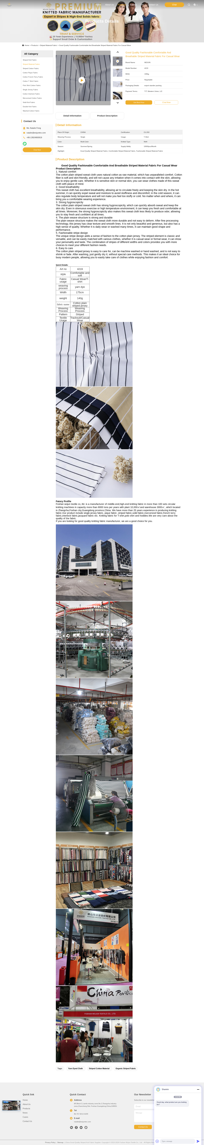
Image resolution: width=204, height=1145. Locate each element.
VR (142, 5)
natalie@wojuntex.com (36, 133)
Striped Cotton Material (99, 1069)
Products (34, 45)
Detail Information (72, 116)
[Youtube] (81, 1128)
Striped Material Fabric (48, 45)
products (122, 5)
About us (26, 1104)
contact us (153, 5)
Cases (25, 1117)
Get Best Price (139, 102)
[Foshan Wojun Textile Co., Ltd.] (9, 5)
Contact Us (27, 1121)
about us (109, 5)
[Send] (198, 1141)
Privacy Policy (50, 1142)
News (25, 1113)
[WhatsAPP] (25, 144)
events (133, 5)
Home (98, 5)
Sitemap (60, 1142)
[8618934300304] (86, 1128)
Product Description (107, 116)
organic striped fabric (126, 1069)
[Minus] (198, 1089)
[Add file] (157, 1141)
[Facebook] (76, 1128)
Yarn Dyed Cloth (75, 1069)
